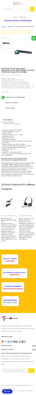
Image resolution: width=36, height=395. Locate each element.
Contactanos (10, 261)
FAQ (14, 391)
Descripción (7, 120)
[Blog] (5, 376)
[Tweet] (15, 91)
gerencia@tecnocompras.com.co (14, 272)
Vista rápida (11, 210)
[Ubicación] (9, 376)
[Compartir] (11, 91)
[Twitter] (2, 376)
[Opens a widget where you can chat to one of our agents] (7, 391)
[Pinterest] (19, 91)
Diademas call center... (26, 215)
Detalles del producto (11, 124)
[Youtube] (16, 376)
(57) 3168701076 (10, 300)
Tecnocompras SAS (22, 385)
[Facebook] (12, 376)
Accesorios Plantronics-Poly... (9, 215)
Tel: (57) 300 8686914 (12, 286)
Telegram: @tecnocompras (13, 288)
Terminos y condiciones (26, 391)
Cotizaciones (14, 274)
